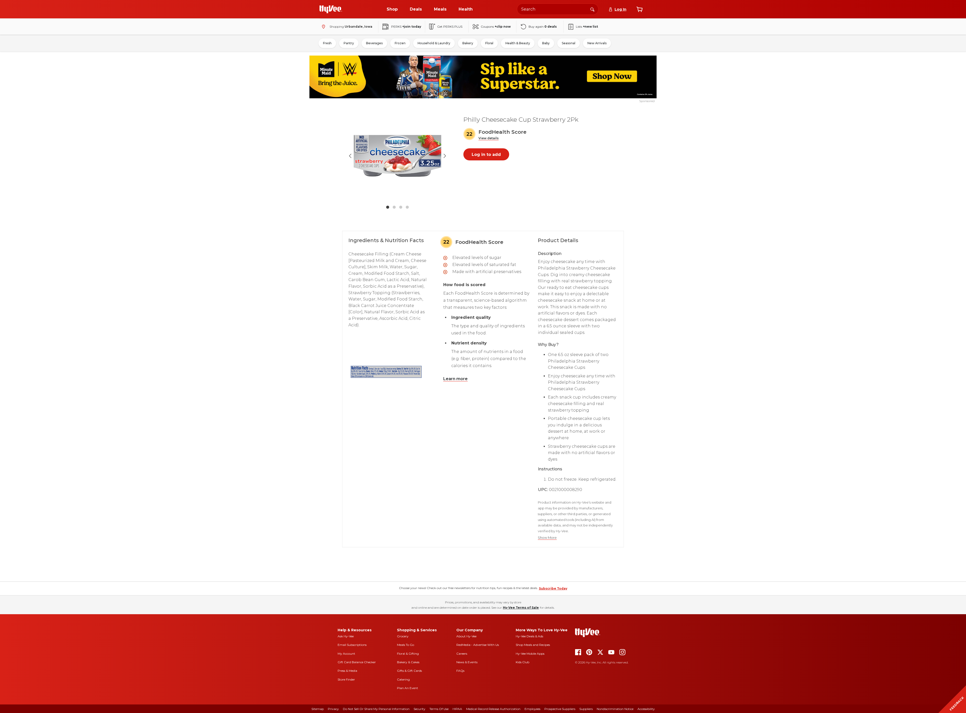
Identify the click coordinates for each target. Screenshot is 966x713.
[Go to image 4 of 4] (407, 207)
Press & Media (347, 671)
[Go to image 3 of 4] (400, 207)
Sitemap (317, 709)
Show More (547, 538)
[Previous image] (350, 156)
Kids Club (522, 662)
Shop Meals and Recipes (533, 645)
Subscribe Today (553, 588)
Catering (403, 679)
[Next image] (445, 156)
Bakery (467, 43)
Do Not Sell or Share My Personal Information (376, 709)
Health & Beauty (517, 43)
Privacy (333, 709)
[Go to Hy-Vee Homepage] (330, 9)
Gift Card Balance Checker (357, 662)
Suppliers (586, 709)
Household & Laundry (434, 43)
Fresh (327, 43)
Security (419, 709)
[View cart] (639, 9)
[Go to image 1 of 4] (387, 207)
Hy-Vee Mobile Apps (530, 653)
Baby (546, 43)
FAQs (460, 671)
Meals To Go (405, 645)
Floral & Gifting (408, 653)
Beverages (374, 43)
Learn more (455, 378)
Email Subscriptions (352, 645)
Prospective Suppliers (559, 709)
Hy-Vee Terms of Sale (521, 607)
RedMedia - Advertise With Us (477, 645)
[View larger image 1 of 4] (397, 156)
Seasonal (568, 43)
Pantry (349, 43)
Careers (461, 653)
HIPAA (457, 709)
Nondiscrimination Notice (615, 709)
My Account (346, 653)
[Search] (592, 9)
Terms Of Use (439, 709)
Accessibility (646, 709)
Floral (489, 43)
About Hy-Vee (466, 636)
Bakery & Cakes (408, 662)
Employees (532, 709)
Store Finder (346, 679)
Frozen (400, 43)
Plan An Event (407, 688)
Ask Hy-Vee (346, 636)
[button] (488, 138)
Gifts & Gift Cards (409, 671)
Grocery (403, 636)
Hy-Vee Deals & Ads (529, 636)
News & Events (466, 662)
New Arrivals (597, 43)
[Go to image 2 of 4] (394, 207)
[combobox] (557, 9)
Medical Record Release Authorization (493, 709)
